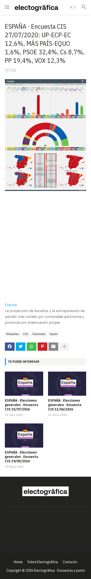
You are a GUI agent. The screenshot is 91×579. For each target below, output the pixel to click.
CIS (25, 334)
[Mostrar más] (64, 346)
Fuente (11, 305)
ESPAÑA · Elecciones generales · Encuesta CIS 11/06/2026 (64, 404)
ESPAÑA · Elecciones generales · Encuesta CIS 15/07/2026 (21, 404)
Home (18, 562)
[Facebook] (10, 346)
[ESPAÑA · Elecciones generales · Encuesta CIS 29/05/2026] (24, 435)
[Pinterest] (42, 346)
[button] (6, 7)
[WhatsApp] (31, 346)
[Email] (53, 346)
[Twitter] (20, 346)
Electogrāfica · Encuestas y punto (59, 570)
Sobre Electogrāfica (42, 562)
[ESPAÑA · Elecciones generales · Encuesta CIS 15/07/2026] (24, 383)
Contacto (70, 562)
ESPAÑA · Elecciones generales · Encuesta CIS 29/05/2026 (21, 456)
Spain (54, 334)
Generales (39, 334)
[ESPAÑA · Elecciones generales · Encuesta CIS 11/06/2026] (67, 383)
